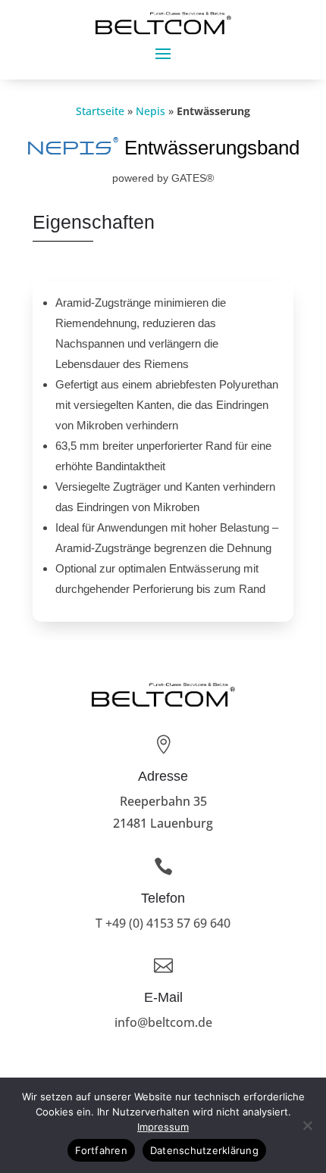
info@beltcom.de (163, 1022)
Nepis (150, 111)
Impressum (163, 1127)
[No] (307, 1125)
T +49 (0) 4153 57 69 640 (163, 923)
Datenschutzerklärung (204, 1150)
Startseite (100, 111)
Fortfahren (101, 1150)
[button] (163, 53)
